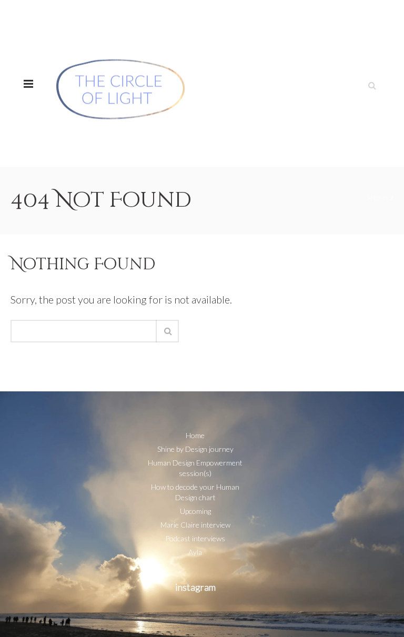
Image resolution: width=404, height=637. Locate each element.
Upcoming (195, 511)
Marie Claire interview (195, 524)
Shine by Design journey (195, 448)
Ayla (195, 552)
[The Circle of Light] (121, 83)
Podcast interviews (195, 538)
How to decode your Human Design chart (195, 492)
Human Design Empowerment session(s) (195, 468)
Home (378, 198)
